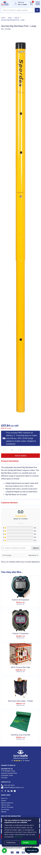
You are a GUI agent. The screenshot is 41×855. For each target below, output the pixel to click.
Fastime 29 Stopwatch (20, 600)
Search (36, 548)
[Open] (37, 3)
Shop (10, 18)
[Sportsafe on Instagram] (15, 791)
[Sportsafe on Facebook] (5, 791)
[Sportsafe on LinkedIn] (8, 791)
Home (3, 18)
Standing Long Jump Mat (20, 735)
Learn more (18, 837)
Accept (25, 842)
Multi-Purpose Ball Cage (20, 667)
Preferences (11, 842)
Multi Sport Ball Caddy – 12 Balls (20, 701)
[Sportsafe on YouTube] (11, 791)
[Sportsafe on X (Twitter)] (2, 791)
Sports (17, 18)
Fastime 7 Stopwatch (20, 633)
